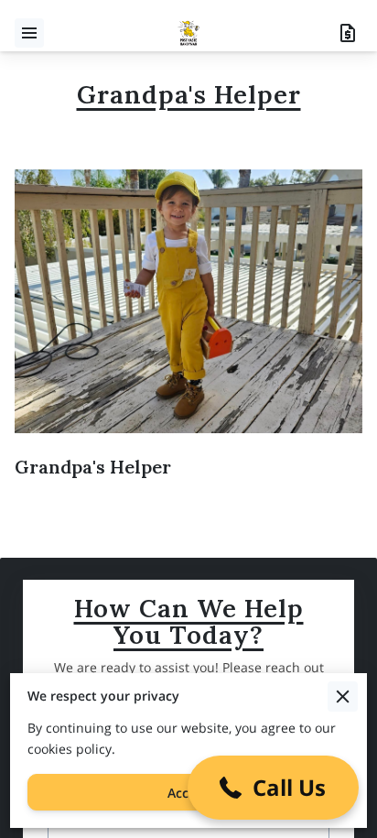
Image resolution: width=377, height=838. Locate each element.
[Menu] (29, 33)
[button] (273, 788)
